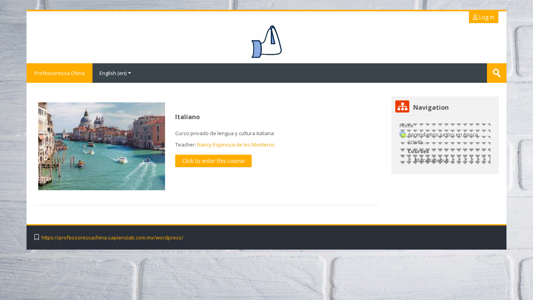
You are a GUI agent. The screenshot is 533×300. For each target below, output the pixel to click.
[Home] (266, 41)
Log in (486, 17)
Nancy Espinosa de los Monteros (236, 144)
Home (407, 125)
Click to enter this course (213, 160)
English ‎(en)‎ (112, 73)
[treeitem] (445, 142)
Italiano (187, 116)
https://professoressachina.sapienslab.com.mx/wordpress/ (112, 238)
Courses (418, 151)
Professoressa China (59, 73)
